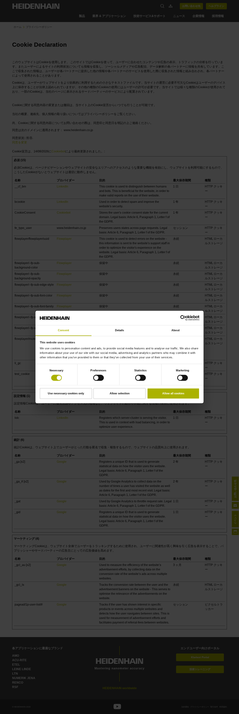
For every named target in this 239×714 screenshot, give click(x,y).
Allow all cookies (173, 393)
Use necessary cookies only (66, 393)
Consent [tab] (63, 330)
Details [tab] (119, 330)
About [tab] (175, 330)
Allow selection (120, 393)
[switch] (98, 378)
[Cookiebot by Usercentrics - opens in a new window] (183, 318)
